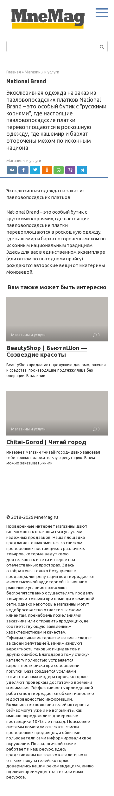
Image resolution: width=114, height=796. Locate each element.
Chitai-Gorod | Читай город (46, 441)
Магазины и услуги (23, 160)
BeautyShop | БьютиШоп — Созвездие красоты (46, 351)
